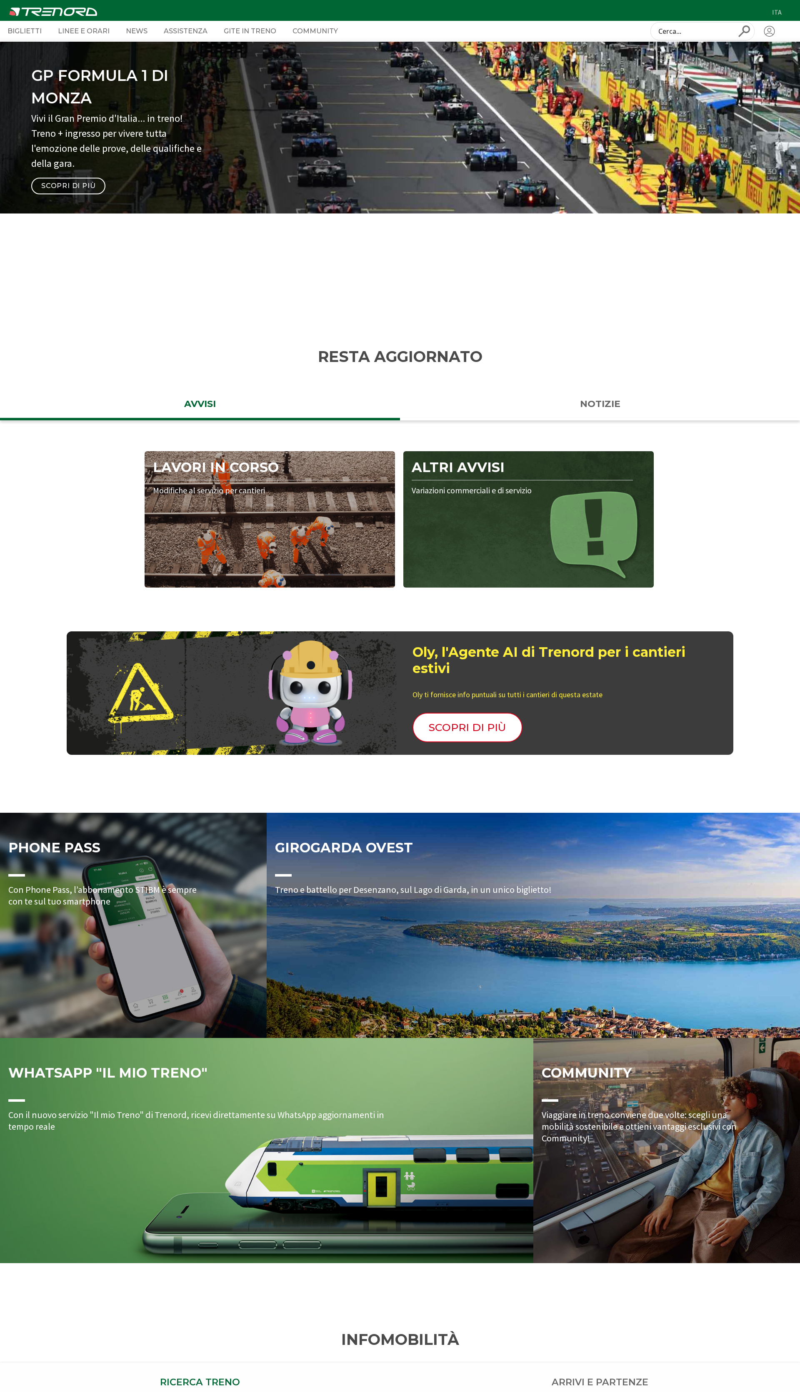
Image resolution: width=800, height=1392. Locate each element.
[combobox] (702, 31)
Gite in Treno (250, 31)
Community (315, 31)
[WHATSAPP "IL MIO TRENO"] (266, 1150)
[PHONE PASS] (133, 925)
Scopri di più (68, 186)
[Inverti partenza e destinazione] (263, 301)
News (137, 31)
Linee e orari (84, 31)
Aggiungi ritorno (544, 301)
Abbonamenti (539, 264)
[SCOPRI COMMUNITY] (666, 1150)
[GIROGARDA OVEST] (533, 925)
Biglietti (25, 31)
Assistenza (186, 31)
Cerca (634, 301)
